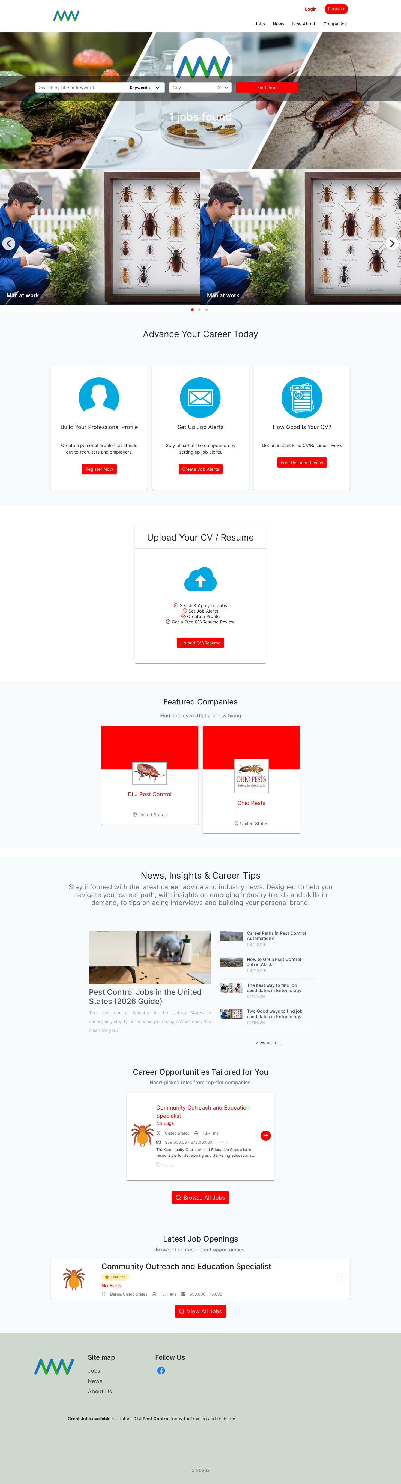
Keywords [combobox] (140, 87)
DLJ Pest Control (150, 794)
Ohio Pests (251, 803)
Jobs (260, 23)
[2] (199, 309)
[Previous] (8, 243)
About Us (100, 1391)
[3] (206, 309)
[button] (158, 87)
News (278, 23)
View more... (268, 1042)
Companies (334, 23)
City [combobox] (177, 87)
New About (303, 23)
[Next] (392, 243)
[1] (192, 309)
